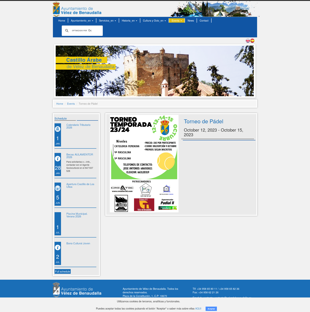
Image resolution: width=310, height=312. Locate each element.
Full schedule (62, 271)
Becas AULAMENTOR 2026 (79, 155)
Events (176, 20)
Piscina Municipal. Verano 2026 (77, 215)
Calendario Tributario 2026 (78, 126)
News (191, 20)
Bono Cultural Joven (78, 243)
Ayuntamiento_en (81, 20)
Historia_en (128, 20)
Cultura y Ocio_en (153, 20)
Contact (204, 20)
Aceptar (211, 308)
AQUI (198, 308)
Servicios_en (106, 20)
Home (61, 20)
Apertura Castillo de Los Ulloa (80, 185)
